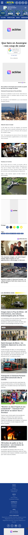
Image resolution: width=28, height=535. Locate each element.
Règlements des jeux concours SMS (14, 518)
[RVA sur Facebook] (8, 525)
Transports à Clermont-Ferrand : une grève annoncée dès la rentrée (13, 377)
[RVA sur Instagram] (19, 525)
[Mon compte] (26, 2)
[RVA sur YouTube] (15, 525)
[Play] (1, 12)
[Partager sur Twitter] (10, 228)
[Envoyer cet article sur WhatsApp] (17, 228)
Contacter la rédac (14, 499)
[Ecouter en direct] (19, 2)
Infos (18, 17)
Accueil (3, 17)
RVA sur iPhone (14, 511)
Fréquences (14, 491)
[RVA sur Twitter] (12, 525)
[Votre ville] (16, 2)
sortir (22, 233)
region (7, 233)
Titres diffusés (14, 490)
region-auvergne (13, 233)
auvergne (3, 233)
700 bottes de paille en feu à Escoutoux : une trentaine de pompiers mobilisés (12, 445)
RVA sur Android (14, 512)
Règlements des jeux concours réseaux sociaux (14, 517)
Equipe (14, 488)
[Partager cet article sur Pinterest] (14, 228)
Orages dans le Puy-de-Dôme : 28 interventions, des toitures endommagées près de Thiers (14, 314)
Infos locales (14, 497)
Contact (14, 486)
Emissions (14, 505)
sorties (18, 233)
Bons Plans (11, 17)
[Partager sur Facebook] (7, 228)
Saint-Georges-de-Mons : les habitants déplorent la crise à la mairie (13, 345)
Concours (14, 506)
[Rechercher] (22, 2)
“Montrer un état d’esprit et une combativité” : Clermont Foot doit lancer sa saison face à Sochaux (13, 409)
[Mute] (25, 8)
